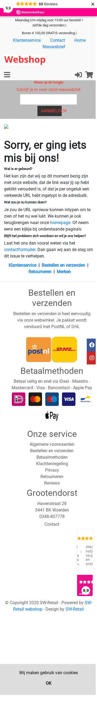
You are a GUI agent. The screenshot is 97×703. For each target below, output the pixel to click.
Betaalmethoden (52, 457)
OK (48, 683)
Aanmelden (51, 110)
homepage (60, 222)
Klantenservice (27, 40)
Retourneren (40, 271)
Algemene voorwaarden (52, 444)
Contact (57, 40)
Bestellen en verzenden (63, 265)
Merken (64, 271)
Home (80, 40)
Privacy (52, 470)
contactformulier (19, 249)
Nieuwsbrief (54, 46)
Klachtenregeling (52, 463)
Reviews (52, 483)
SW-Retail (74, 609)
